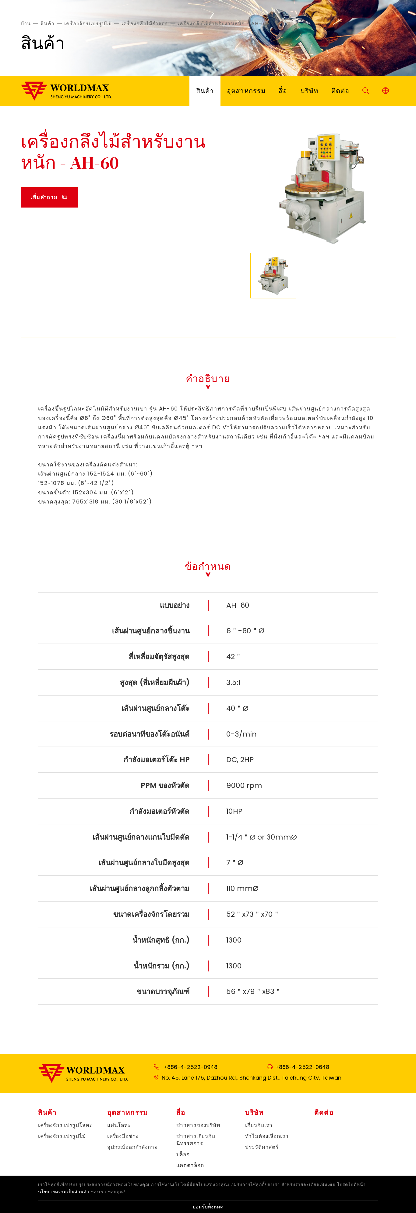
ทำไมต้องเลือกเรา (266, 1136)
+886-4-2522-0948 (190, 1067)
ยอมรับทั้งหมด (208, 1206)
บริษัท (309, 90)
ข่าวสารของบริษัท (198, 1125)
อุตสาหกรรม (246, 90)
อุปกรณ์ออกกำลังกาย (132, 1147)
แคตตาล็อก (190, 1165)
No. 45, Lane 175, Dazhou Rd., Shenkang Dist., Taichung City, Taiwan (251, 1077)
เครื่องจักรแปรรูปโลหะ (65, 1125)
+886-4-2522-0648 (302, 1067)
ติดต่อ (340, 90)
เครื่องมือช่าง (123, 1136)
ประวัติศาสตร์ (262, 1147)
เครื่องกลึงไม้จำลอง (145, 23)
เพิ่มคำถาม (44, 197)
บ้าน (26, 23)
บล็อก (183, 1154)
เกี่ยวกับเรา (259, 1125)
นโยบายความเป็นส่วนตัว (63, 1192)
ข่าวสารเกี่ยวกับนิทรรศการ (195, 1140)
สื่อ (283, 90)
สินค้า (48, 23)
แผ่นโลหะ (119, 1125)
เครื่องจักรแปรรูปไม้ (88, 23)
